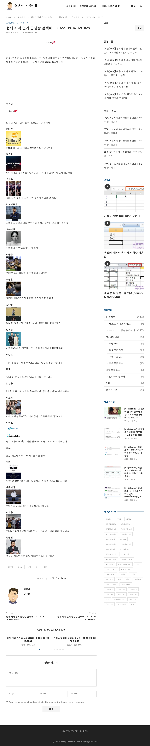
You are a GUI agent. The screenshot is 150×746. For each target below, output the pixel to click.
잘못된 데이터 (119, 599)
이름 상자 (133, 594)
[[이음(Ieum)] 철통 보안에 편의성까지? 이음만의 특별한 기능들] (112, 451)
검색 (106, 23)
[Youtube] (132, 6)
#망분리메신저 (111, 544)
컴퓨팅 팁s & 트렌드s (88, 6)
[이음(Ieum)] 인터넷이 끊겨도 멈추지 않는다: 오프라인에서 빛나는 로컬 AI (134, 413)
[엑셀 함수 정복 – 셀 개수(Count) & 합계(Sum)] (124, 276)
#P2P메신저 (125, 524)
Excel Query (111, 569)
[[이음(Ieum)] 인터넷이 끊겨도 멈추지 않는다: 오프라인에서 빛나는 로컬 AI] (112, 413)
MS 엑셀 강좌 (71, 6)
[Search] (141, 6)
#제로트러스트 (111, 559)
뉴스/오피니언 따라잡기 (126, 323)
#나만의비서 (126, 534)
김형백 (15, 32)
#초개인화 (109, 564)
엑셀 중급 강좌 (126, 363)
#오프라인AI (124, 549)
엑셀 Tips (126, 343)
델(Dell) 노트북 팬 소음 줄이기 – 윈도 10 (122, 152)
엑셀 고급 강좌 (126, 350)
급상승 (20, 567)
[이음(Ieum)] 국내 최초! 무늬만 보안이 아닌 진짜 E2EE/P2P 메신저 (133, 492)
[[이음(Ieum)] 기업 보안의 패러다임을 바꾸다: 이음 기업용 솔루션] (112, 472)
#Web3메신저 (111, 529)
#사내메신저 (110, 549)
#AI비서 (108, 519)
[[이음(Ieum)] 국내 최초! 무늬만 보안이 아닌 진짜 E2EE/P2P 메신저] (112, 492)
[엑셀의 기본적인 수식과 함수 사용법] (124, 235)
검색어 (10, 567)
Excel (138, 564)
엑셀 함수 (109, 594)
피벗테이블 (122, 604)
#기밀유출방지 (126, 529)
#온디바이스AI (111, 554)
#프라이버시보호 (124, 564)
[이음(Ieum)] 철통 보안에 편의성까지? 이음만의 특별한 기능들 (133, 451)
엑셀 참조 (121, 589)
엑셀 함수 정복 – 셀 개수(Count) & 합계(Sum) (123, 295)
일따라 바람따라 (126, 376)
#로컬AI (123, 539)
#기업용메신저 (111, 534)
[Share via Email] (65, 578)
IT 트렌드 (21, 17)
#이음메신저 (126, 554)
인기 (37, 567)
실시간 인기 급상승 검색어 (42, 17)
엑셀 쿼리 (133, 589)
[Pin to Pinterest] (62, 578)
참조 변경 (109, 604)
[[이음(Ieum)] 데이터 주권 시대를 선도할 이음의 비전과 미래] (112, 434)
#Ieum (128, 519)
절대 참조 (132, 599)
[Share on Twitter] (59, 578)
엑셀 (127, 579)
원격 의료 (121, 594)
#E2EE (119, 519)
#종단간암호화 (127, 559)
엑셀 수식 (109, 589)
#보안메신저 (126, 544)
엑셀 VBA (137, 579)
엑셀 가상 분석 (111, 584)
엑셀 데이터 (125, 584)
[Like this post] (53, 578)
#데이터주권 (110, 539)
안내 (125, 383)
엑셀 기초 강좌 (126, 356)
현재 (45, 567)
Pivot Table (126, 569)
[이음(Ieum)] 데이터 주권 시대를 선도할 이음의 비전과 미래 (134, 432)
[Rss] (135, 6)
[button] (10, 643)
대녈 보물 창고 (125, 370)
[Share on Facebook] (56, 578)
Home (8, 17)
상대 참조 (109, 579)
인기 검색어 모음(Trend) (110, 6)
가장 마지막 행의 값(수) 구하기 (122, 215)
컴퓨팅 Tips (125, 389)
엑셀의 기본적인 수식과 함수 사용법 (124, 254)
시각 (29, 567)
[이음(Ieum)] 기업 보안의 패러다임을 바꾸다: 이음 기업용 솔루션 (133, 471)
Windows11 (110, 574)
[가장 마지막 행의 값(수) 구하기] (124, 199)
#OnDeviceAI (111, 524)
